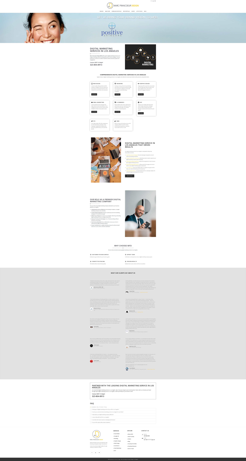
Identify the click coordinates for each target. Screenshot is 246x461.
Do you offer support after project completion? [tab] (101, 422)
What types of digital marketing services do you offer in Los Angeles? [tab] (105, 409)
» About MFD (130, 434)
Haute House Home (144, 292)
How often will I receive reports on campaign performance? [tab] (103, 419)
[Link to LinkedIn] (153, 1)
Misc (98, 407)
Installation (94, 407)
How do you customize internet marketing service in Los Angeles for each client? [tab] (107, 412)
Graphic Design (145, 83)
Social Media (116, 433)
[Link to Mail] (155, 1)
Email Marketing (98, 102)
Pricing (105, 407)
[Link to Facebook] (151, 1)
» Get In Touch (130, 448)
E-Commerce (120, 102)
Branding (120, 83)
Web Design (96, 83)
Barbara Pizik (140, 312)
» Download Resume (131, 446)
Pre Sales (101, 407)
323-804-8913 (147, 435)
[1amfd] (123, 6)
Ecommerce (116, 445)
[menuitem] (101, 11)
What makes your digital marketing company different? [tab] (103, 414)
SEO (141, 102)
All (90, 407)
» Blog (128, 441)
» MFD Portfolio (130, 436)
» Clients (129, 439)
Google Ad (116, 436)
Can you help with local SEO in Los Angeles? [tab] (100, 417)
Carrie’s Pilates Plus (151, 369)
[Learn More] (92, 84)
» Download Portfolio (132, 443)
